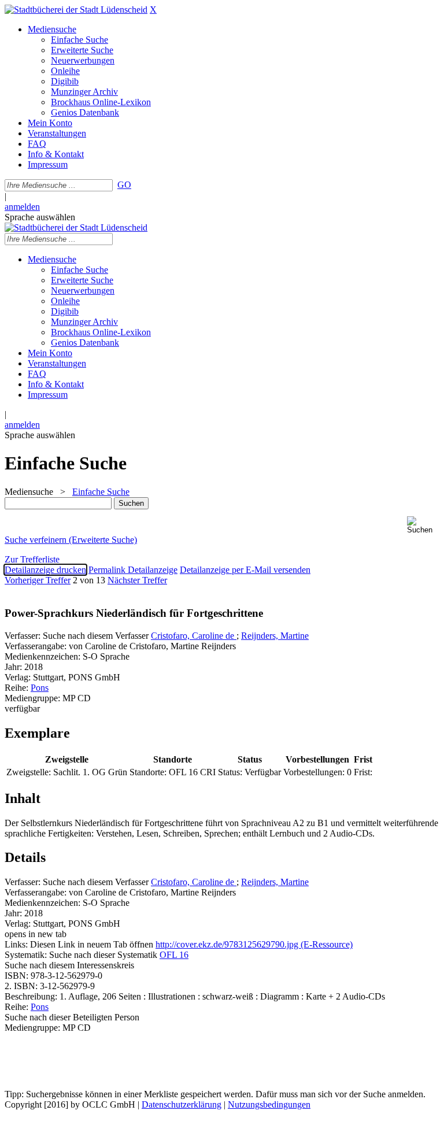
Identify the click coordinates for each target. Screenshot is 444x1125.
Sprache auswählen (40, 217)
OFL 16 (174, 955)
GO (124, 185)
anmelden (22, 207)
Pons (40, 688)
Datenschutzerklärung (181, 1104)
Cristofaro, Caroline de (193, 636)
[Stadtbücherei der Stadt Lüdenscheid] (76, 9)
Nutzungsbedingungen (269, 1104)
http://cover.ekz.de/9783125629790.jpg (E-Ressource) (254, 944)
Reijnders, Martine (275, 636)
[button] (423, 525)
